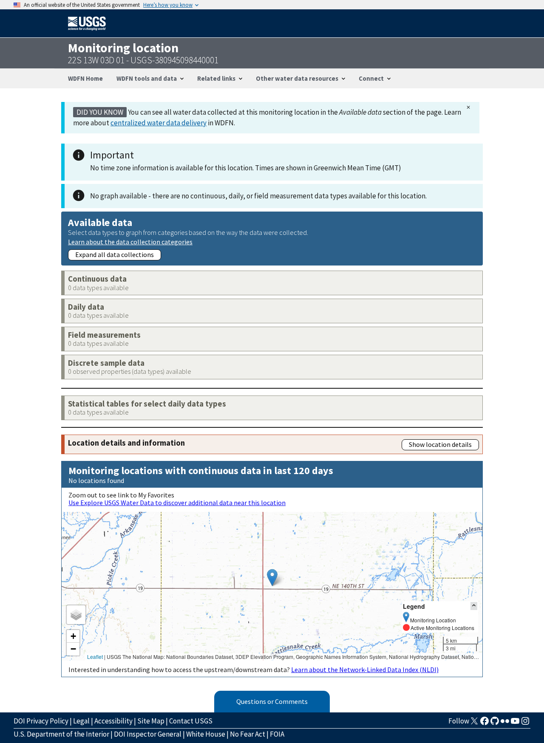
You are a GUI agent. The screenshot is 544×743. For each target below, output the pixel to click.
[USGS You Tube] (515, 723)
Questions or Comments (272, 701)
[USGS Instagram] (525, 723)
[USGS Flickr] (505, 723)
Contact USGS (190, 721)
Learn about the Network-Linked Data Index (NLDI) (365, 669)
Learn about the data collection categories (130, 241)
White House (205, 734)
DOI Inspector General (147, 734)
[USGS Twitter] (474, 723)
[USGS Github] (495, 723)
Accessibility (113, 721)
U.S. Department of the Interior (61, 734)
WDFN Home (85, 78)
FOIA (277, 734)
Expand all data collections (114, 254)
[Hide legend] (473, 606)
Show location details (440, 444)
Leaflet (95, 656)
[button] (272, 577)
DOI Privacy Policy (41, 721)
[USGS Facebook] (484, 723)
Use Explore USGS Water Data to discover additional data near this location (177, 502)
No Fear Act (247, 734)
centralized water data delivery (158, 122)
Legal (81, 721)
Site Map (150, 721)
